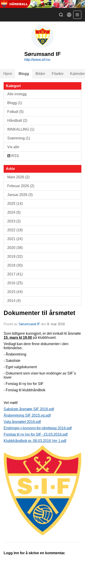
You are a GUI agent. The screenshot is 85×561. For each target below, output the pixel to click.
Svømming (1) (18, 138)
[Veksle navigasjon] (77, 15)
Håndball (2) (17, 120)
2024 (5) (14, 212)
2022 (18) (15, 230)
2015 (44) (15, 292)
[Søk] (61, 15)
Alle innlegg (17, 94)
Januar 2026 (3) (20, 195)
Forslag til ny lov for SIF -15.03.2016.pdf (36, 434)
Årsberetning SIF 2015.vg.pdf (27, 415)
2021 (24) (15, 239)
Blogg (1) (14, 103)
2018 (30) (15, 265)
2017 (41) (15, 274)
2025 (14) (15, 203)
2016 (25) (15, 283)
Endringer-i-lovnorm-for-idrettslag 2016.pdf (38, 428)
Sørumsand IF (29, 324)
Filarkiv (57, 74)
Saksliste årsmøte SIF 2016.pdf (29, 409)
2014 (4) (14, 301)
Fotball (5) (15, 112)
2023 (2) (14, 221)
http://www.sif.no (37, 60)
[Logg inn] (69, 15)
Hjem (7, 74)
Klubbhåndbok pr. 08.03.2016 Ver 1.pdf (35, 441)
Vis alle (13, 147)
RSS (14, 156)
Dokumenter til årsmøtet (39, 313)
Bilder (40, 74)
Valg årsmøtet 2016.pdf (22, 422)
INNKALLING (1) (20, 129)
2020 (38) (15, 248)
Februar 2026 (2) (20, 186)
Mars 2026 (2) (18, 177)
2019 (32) (15, 256)
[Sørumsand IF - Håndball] (42, 4)
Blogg (24, 74)
